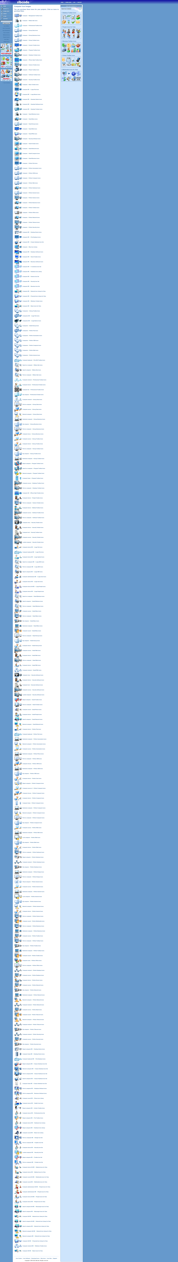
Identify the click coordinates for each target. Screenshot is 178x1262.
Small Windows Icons (34, 114)
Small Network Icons (34, 148)
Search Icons (6, 37)
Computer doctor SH (28, 586)
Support (55, 1258)
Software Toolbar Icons (34, 74)
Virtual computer (27, 881)
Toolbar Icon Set (38, 1157)
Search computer (27, 370)
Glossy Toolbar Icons (34, 40)
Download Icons (35, 1258)
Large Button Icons (35, 94)
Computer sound (27, 630)
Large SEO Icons (40, 561)
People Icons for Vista (44, 1186)
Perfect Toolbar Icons (34, 207)
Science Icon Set (35, 276)
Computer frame (27, 478)
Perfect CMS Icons (33, 173)
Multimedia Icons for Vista (42, 1177)
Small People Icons (37, 714)
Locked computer (27, 542)
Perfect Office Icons (34, 212)
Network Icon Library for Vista (38, 291)
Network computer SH (28, 1231)
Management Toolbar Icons (35, 15)
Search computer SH (28, 1206)
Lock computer (26, 837)
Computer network (27, 379)
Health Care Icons (38, 1103)
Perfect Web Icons (33, 183)
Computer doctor (27, 384)
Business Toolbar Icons (69, 41)
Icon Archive (7, 82)
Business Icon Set (35, 286)
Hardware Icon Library (36, 271)
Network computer (27, 414)
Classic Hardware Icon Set (37, 242)
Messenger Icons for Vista (42, 1206)
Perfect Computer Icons (35, 178)
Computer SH (26, 493)
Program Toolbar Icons (34, 50)
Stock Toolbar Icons (36, 256)
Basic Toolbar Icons (34, 84)
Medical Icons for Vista (41, 1167)
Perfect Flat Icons (33, 163)
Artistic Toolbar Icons (39, 1108)
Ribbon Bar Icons (33, 20)
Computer (25, 15)
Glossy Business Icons (34, 35)
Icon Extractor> (6, 30)
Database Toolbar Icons (34, 55)
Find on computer (27, 374)
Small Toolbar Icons (34, 143)
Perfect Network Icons (34, 217)
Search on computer (27, 365)
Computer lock (26, 532)
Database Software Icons (37, 251)
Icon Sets (6, 39)
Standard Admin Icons (36, 99)
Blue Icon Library (33, 247)
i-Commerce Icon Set (36, 266)
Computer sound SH (28, 1177)
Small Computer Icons (34, 153)
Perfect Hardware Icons (34, 187)
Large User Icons (42, 576)
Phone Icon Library (39, 1098)
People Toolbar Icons (37, 498)
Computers (25, 311)
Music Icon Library (38, 1132)
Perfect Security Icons (34, 227)
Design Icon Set (39, 1137)
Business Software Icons (37, 261)
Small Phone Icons (36, 709)
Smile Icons (6, 41)
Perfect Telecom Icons (34, 222)
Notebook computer (27, 419)
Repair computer (27, 463)
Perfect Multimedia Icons (38, 921)
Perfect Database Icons (38, 970)
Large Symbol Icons (39, 557)
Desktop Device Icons (36, 232)
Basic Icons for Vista (36, 306)
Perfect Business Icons (34, 202)
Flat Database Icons (36, 237)
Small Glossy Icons (33, 124)
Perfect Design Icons (39, 871)
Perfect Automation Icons (35, 168)
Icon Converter (6, 28)
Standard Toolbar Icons (36, 109)
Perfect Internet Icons (34, 192)
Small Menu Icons (33, 119)
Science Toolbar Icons (34, 64)
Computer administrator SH (29, 1186)
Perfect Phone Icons (39, 753)
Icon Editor (6, 26)
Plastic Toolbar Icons (34, 69)
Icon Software (26, 1258)
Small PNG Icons (33, 133)
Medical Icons (6, 34)
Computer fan (26, 389)
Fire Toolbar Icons (38, 1118)
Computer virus (26, 522)
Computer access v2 (27, 788)
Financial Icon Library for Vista (38, 296)
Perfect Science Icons (34, 197)
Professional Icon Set (39, 1113)
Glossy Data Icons (33, 30)
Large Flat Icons (35, 89)
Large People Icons (41, 586)
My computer (26, 394)
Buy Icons (43, 1258)
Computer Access (27, 763)
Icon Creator (6, 32)
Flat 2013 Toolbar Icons (39, 360)
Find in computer (27, 1073)
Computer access (27, 409)
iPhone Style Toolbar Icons (35, 60)
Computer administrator (28, 576)
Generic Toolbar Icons (34, 45)
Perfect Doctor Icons (37, 980)
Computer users (26, 960)
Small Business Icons (34, 158)
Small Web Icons (33, 128)
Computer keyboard (27, 360)
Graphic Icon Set (39, 1142)
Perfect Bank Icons (37, 1009)
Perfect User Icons (36, 778)
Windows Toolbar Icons (36, 301)
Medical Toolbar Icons (37, 507)
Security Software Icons (35, 138)
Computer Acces (27, 434)
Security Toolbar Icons (34, 79)
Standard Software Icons (37, 104)
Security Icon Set (35, 281)
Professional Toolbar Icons (35, 25)
